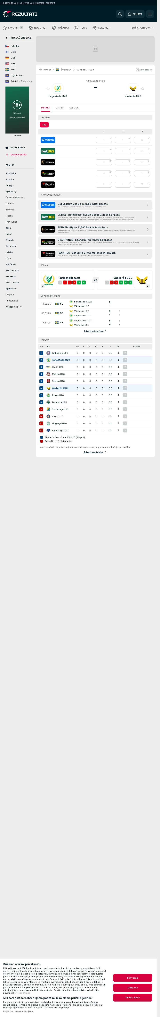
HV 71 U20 (57, 367)
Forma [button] (136, 346)
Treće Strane (23, 993)
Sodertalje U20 (60, 409)
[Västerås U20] (48, 388)
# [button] (40, 346)
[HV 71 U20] (48, 367)
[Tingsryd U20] (48, 423)
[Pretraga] (120, 14)
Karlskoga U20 (60, 430)
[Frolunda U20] (48, 402)
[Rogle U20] (48, 395)
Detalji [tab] (45, 107)
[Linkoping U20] (48, 353)
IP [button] (96, 346)
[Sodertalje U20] (48, 409)
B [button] (118, 346)
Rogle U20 (58, 395)
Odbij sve (133, 987)
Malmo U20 (58, 374)
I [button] (102, 346)
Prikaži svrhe (133, 997)
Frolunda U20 (59, 402)
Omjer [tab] (59, 107)
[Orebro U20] (48, 381)
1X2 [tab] (44, 124)
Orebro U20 (58, 381)
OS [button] (77, 346)
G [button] (110, 346)
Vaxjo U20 (57, 416)
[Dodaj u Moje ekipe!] (48, 88)
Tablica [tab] (74, 107)
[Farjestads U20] (48, 360)
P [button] (83, 346)
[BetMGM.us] (48, 162)
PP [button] (90, 346)
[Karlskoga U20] (48, 430)
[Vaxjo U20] (48, 416)
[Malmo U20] (48, 374)
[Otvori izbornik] (150, 14)
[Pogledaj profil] (58, 88)
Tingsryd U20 (59, 423)
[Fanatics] (48, 184)
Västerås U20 (133, 96)
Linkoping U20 (60, 353)
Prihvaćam (132, 977)
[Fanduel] (48, 140)
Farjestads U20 (58, 96)
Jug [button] (48, 346)
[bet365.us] (48, 151)
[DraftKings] (48, 173)
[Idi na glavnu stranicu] (30, 14)
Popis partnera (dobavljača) (18, 1011)
